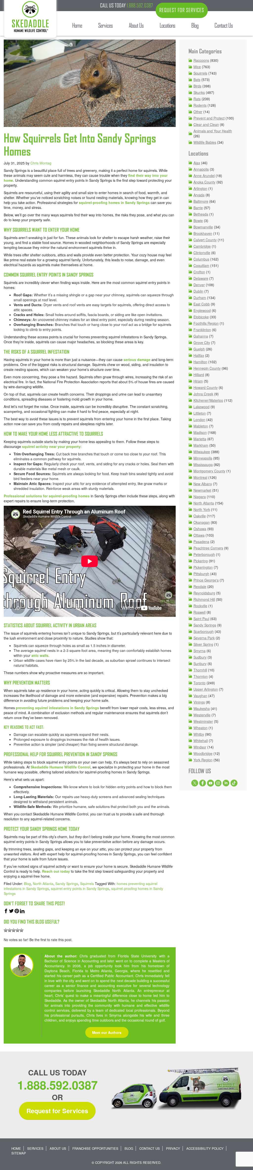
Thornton (200, 676)
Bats (196, 79)
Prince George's (206, 580)
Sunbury (200, 663)
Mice (197, 66)
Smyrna (199, 650)
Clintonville (201, 252)
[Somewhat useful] (10, 930)
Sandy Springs (66, 883)
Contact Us (149, 1148)
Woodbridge (202, 753)
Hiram (198, 381)
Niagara (199, 496)
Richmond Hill (204, 599)
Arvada (199, 194)
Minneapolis (202, 458)
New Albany (202, 483)
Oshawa (199, 528)
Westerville (202, 714)
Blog (27, 883)
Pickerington (203, 567)
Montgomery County (209, 470)
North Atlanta (43, 883)
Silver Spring (203, 644)
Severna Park (204, 637)
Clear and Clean (206, 124)
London (199, 419)
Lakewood (201, 406)
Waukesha (201, 708)
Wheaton (200, 727)
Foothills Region (206, 323)
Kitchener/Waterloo (208, 400)
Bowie (198, 220)
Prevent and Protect (209, 118)
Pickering (200, 560)
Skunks (199, 92)
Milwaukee (201, 451)
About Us (58, 1148)
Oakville (199, 515)
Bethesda (200, 214)
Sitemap (18, 1153)
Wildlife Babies (204, 142)
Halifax (198, 355)
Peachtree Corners (208, 547)
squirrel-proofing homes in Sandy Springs (114, 202)
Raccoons (201, 60)
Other (197, 111)
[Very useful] (21, 930)
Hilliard (198, 374)
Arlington (200, 188)
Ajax (196, 162)
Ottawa (199, 535)
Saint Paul (201, 618)
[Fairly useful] (18, 930)
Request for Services (57, 1110)
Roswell (199, 612)
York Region (202, 759)
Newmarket (202, 490)
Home (16, 1148)
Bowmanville (203, 226)
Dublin (198, 291)
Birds (197, 85)
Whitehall (200, 740)
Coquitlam (201, 265)
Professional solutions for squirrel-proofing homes (47, 495)
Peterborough (204, 554)
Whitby (198, 734)
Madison (200, 432)
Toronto (199, 682)
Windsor (199, 747)
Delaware (200, 278)
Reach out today (56, 871)
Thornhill (200, 669)
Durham (199, 297)
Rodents (200, 105)
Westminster (203, 721)
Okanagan (201, 522)
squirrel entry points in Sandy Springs (80, 888)
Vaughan (200, 695)
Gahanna (200, 336)
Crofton (199, 271)
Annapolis (201, 169)
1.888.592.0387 (140, 5)
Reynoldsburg (204, 592)
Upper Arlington (205, 689)
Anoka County (204, 182)
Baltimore (200, 201)
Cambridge (202, 246)
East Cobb (201, 304)
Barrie (198, 207)
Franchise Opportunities (95, 1148)
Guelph (199, 348)
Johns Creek (203, 393)
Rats (197, 98)
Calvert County (205, 239)
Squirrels (87, 883)
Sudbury (200, 657)
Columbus (201, 259)
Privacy (173, 1148)
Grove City (201, 342)
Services (35, 1148)
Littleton (199, 413)
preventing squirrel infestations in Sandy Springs (57, 707)
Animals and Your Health (212, 130)
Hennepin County (207, 368)
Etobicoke (201, 316)
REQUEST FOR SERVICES (181, 10)
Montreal (200, 477)
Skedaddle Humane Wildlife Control (60, 767)
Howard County (205, 387)
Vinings (199, 702)
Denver (199, 284)
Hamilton (200, 361)
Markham (200, 445)
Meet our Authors (107, 1032)
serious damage (137, 359)
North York (201, 509)
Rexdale (199, 586)
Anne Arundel (204, 175)
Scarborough (203, 631)
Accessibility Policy (205, 1148)
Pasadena (201, 541)
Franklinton (202, 329)
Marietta (199, 438)
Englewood (202, 310)
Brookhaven (202, 233)
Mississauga (203, 464)
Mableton (200, 426)
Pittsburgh (201, 573)
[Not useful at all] (6, 930)
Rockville (200, 605)
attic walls (39, 655)
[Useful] (14, 930)
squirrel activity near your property (51, 446)
